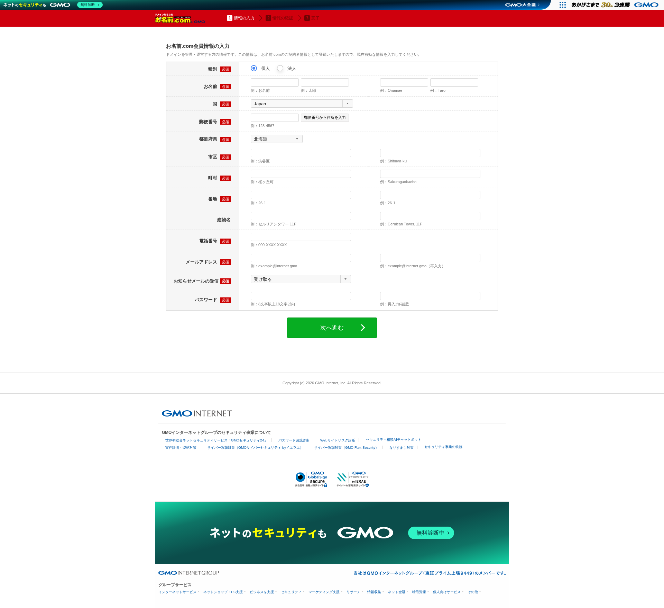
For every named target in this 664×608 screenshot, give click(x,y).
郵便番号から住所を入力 (325, 117)
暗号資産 (419, 592)
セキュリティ (291, 592)
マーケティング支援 (324, 592)
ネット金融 (396, 592)
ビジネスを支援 (262, 592)
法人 (291, 68)
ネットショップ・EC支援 (223, 592)
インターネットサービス (177, 592)
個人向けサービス (447, 592)
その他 (473, 592)
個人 (265, 68)
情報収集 (374, 592)
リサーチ (353, 592)
